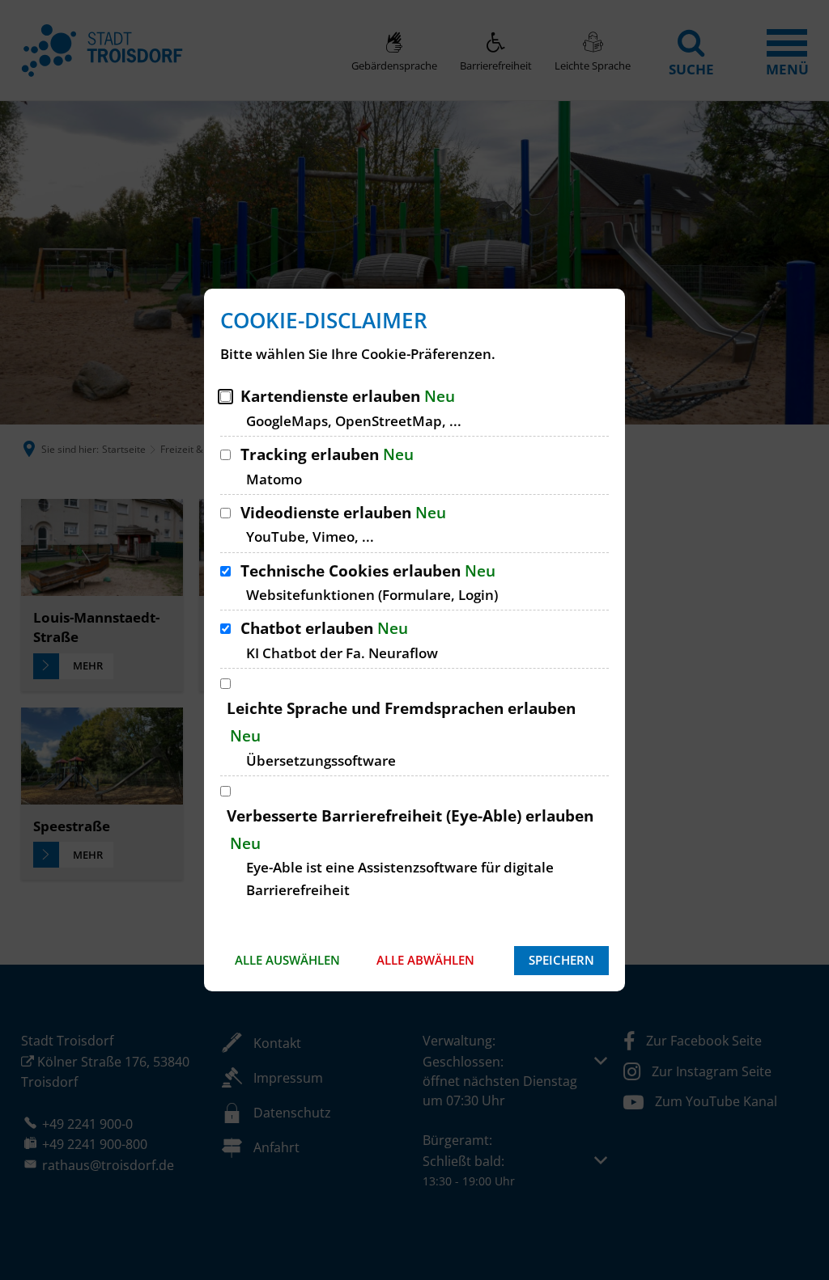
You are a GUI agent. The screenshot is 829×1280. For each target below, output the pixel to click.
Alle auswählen (287, 960)
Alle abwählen (425, 960)
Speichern (561, 960)
